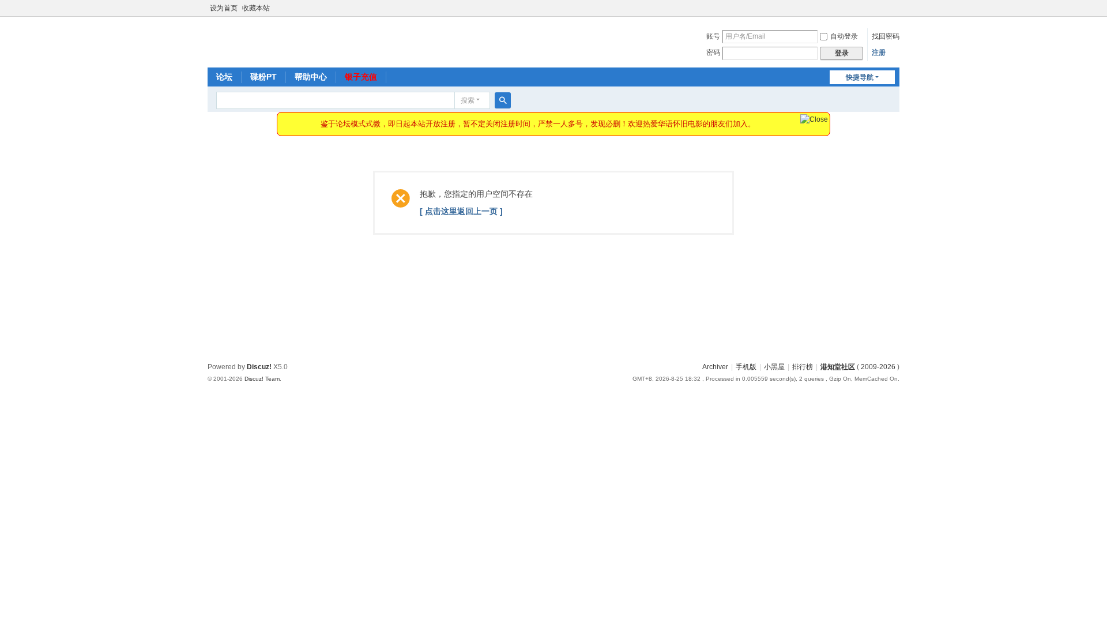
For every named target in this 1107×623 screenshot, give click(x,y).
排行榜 (802, 367)
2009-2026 (878, 367)
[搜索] (503, 100)
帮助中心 (311, 76)
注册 (879, 52)
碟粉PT (263, 76)
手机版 (746, 367)
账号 (713, 36)
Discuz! (259, 367)
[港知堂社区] (245, 41)
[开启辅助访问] (896, 8)
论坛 (224, 76)
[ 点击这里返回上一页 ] (461, 211)
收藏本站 (256, 8)
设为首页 (224, 8)
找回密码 (885, 36)
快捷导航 (859, 77)
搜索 (468, 100)
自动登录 (844, 36)
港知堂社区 (837, 367)
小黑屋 (774, 367)
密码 (713, 52)
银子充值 (361, 76)
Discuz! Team (262, 379)
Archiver (715, 367)
